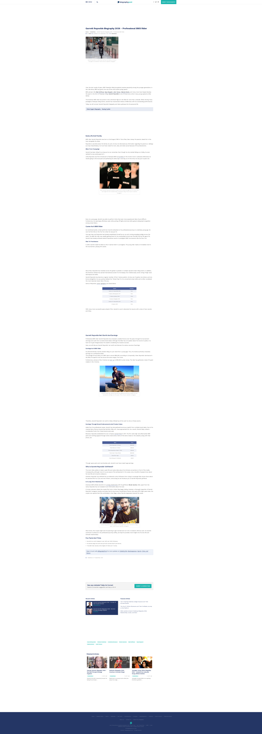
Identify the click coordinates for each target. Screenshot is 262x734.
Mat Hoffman (132, 642)
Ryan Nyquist (140, 642)
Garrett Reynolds (91, 642)
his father (121, 156)
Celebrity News (99, 716)
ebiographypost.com (129, 730)
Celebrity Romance (112, 642)
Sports (139, 551)
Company (135, 716)
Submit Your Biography (138, 719)
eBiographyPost (102, 551)
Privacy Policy (141, 725)
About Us (122, 719)
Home (93, 716)
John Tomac (99, 644)
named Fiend (118, 433)
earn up (112, 360)
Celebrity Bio (123, 551)
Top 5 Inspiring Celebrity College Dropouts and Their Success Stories (134, 602)
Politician (151, 716)
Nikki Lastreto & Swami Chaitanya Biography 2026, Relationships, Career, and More (133, 611)
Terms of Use (132, 725)
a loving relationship (112, 485)
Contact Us (128, 719)
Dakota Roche (90, 644)
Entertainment (127, 716)
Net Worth (120, 716)
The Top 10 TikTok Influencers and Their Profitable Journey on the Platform (136, 607)
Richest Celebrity (102, 642)
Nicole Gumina (122, 642)
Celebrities (95, 611)
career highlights (101, 283)
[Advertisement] (131, 15)
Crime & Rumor (158, 716)
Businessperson (132, 551)
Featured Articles (168, 716)
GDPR (147, 725)
